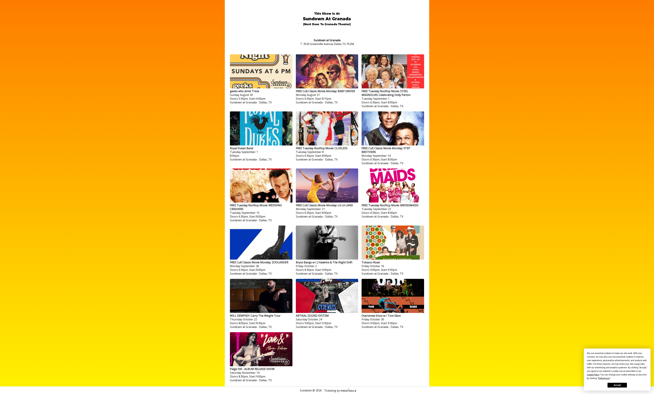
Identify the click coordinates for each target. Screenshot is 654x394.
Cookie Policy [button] (593, 375)
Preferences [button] (604, 378)
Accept (617, 385)
